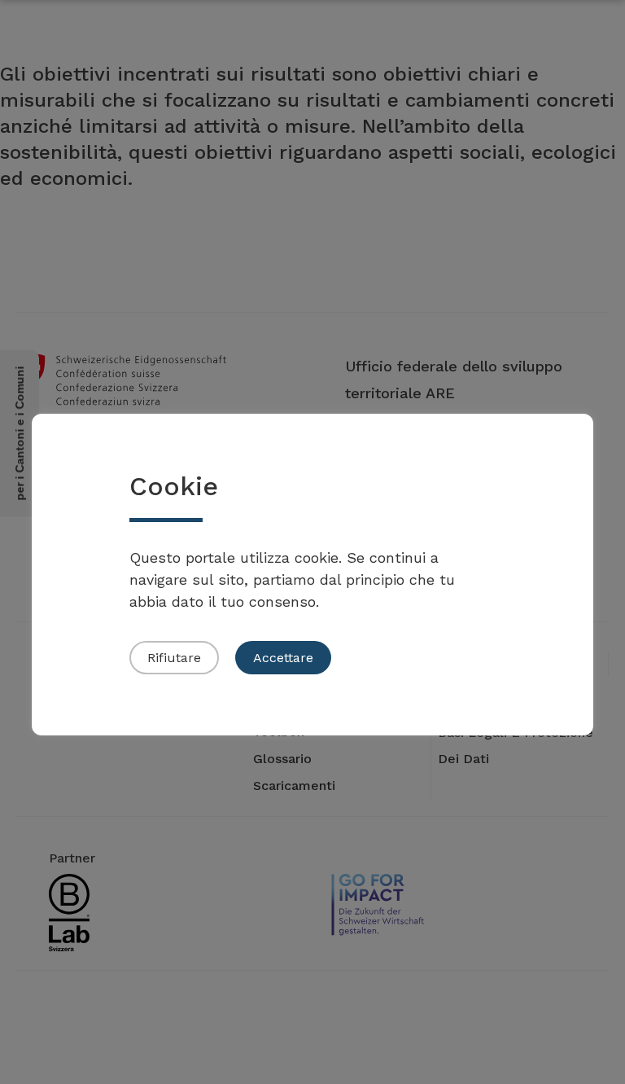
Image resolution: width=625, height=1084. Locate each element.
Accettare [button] (283, 657)
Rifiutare (174, 657)
